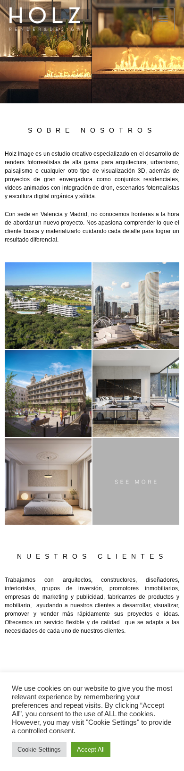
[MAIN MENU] (163, 19)
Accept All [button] (91, 749)
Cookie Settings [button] (39, 749)
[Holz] (44, 19)
